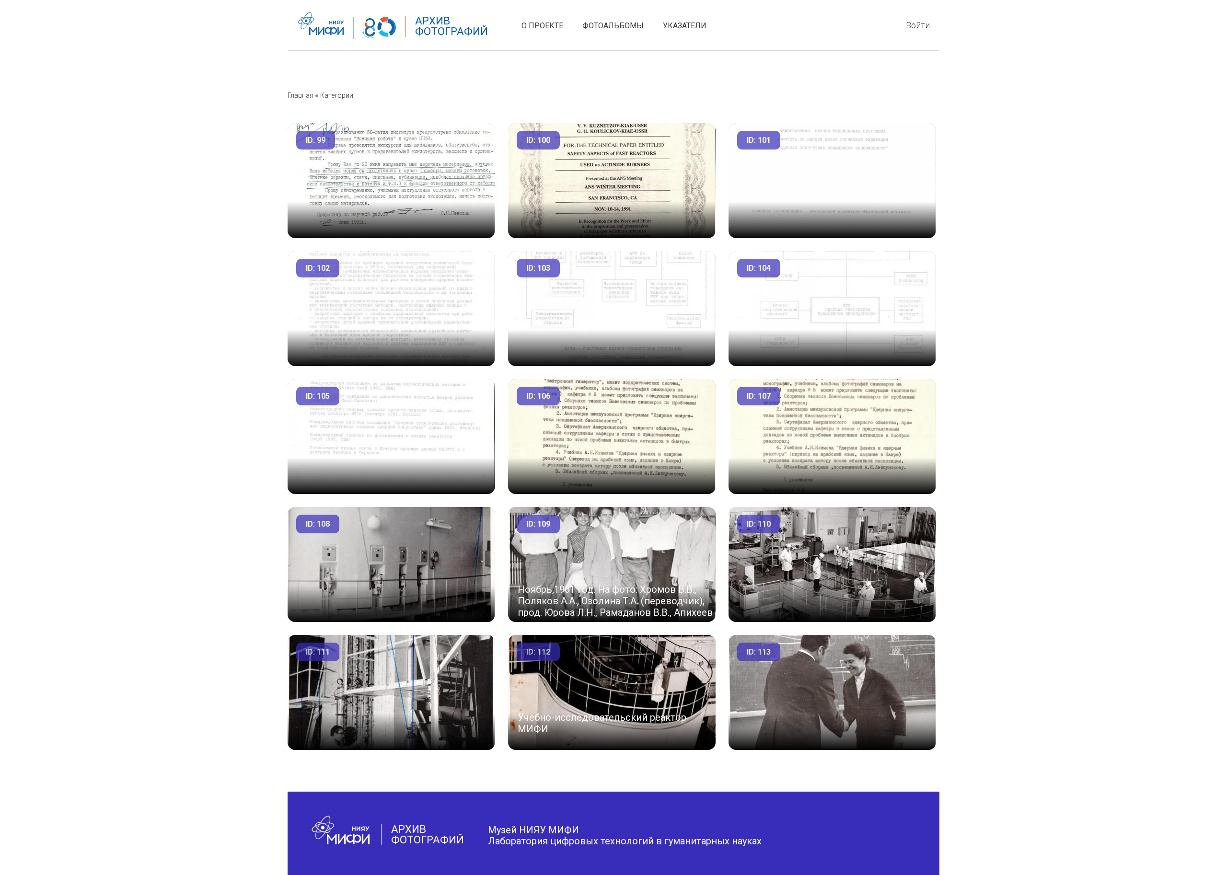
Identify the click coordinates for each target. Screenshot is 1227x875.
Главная (300, 95)
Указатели (684, 25)
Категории (336, 95)
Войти (918, 25)
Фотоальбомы (613, 25)
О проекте (542, 25)
